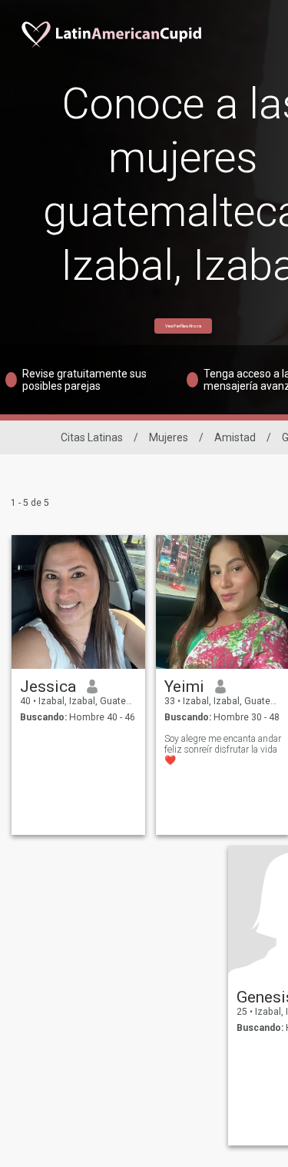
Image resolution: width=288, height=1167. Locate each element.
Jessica (48, 686)
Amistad (235, 437)
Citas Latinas (92, 437)
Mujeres (168, 437)
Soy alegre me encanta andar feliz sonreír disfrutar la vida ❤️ (222, 749)
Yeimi (184, 686)
